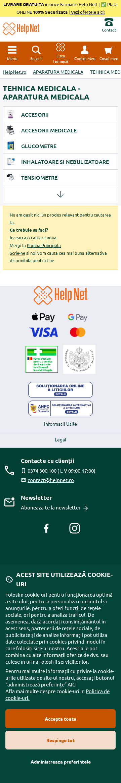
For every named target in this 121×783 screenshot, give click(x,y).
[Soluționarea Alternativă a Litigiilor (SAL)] (60, 409)
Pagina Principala (44, 245)
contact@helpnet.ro (51, 480)
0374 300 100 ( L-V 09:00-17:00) (61, 470)
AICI (72, 684)
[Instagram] (74, 528)
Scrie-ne (17, 253)
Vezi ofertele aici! (87, 12)
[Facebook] (46, 528)
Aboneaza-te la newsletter (51, 507)
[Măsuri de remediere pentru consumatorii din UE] (60, 390)
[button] (85, 53)
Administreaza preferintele (61, 762)
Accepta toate (60, 719)
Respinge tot (60, 740)
